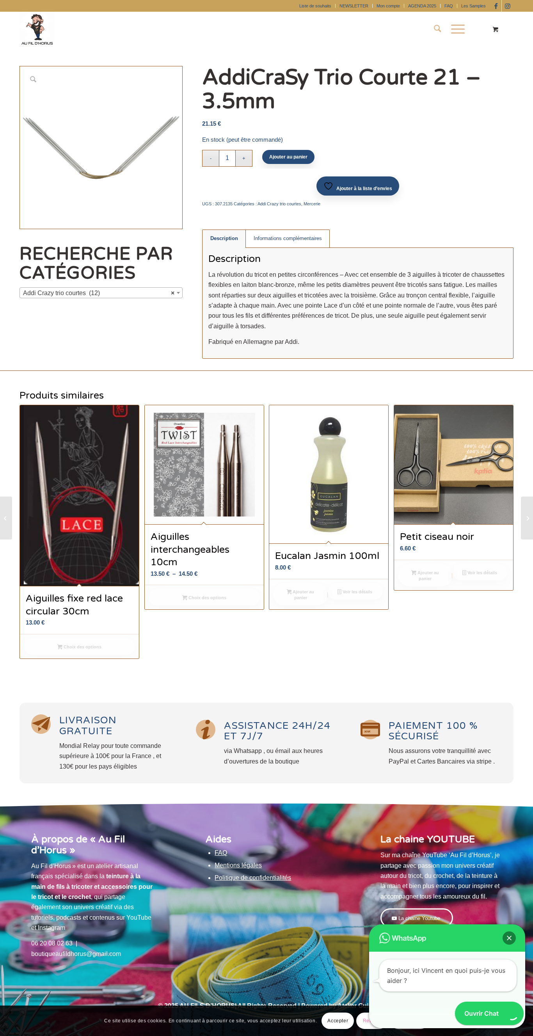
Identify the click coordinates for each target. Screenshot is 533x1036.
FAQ (448, 6)
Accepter (337, 1021)
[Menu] (455, 29)
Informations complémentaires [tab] (288, 238)
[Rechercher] (437, 29)
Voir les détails (356, 591)
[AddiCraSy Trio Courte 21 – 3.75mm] (527, 518)
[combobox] (101, 292)
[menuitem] (315, 6)
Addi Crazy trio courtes (279, 203)
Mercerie (312, 203)
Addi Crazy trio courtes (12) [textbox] (98, 293)
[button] (509, 938)
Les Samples (473, 6)
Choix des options (81, 646)
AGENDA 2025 (422, 6)
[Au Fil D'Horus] (37, 29)
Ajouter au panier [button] (302, 594)
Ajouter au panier (288, 157)
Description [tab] (224, 238)
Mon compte (388, 6)
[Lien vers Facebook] (495, 6)
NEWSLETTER (353, 6)
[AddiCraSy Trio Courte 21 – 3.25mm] (6, 518)
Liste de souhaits (315, 6)
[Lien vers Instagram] (507, 6)
